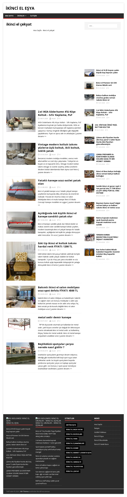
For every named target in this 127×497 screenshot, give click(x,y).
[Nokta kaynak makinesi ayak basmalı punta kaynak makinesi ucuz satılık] (89, 223)
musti (53, 118)
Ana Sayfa (37, 30)
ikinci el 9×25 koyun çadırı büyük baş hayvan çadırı (107, 71)
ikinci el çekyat (72, 471)
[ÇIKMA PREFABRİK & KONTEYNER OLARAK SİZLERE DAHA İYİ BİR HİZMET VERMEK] (89, 159)
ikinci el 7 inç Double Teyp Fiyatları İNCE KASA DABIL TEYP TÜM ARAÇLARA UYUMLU (48, 433)
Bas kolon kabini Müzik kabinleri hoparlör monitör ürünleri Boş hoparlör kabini (108, 253)
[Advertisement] (44, 72)
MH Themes (24, 491)
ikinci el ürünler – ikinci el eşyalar (48, 424)
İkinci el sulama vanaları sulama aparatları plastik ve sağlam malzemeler (48, 458)
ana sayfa (9, 16)
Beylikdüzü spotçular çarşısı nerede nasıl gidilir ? (56, 345)
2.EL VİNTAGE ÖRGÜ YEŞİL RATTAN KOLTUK (106, 126)
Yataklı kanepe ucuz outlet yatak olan (59, 182)
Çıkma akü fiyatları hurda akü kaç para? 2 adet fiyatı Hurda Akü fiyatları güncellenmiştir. (108, 140)
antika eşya (71, 425)
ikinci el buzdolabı (74, 434)
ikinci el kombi (72, 448)
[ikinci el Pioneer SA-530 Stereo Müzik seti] (89, 88)
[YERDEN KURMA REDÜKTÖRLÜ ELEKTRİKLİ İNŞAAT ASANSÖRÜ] (89, 240)
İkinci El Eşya (99, 436)
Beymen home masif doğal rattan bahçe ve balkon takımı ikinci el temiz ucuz (108, 205)
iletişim (33, 16)
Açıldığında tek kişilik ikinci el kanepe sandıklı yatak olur (57, 215)
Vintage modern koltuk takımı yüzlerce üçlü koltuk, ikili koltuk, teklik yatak (59, 148)
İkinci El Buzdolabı (101, 440)
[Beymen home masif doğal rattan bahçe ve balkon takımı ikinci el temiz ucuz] (89, 208)
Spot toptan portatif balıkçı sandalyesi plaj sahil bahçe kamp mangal (48, 449)
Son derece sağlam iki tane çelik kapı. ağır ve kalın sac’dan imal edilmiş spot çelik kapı (48, 474)
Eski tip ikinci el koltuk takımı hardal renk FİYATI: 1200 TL (57, 245)
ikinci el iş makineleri (75, 443)
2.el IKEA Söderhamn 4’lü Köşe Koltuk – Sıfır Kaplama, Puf (57, 113)
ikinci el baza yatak (74, 429)
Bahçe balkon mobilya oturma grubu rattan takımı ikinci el (106, 97)
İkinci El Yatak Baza (101, 444)
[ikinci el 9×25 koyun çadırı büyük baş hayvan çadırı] (89, 75)
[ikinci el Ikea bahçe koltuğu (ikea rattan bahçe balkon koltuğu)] (89, 176)
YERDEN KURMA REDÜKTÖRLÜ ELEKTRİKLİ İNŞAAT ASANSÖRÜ (107, 237)
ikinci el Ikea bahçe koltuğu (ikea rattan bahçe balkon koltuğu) (108, 173)
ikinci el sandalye (73, 462)
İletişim (96, 428)
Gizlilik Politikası (100, 432)
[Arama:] (102, 26)
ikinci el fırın (71, 439)
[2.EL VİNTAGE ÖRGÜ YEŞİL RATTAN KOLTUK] (88, 130)
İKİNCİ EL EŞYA (12, 423)
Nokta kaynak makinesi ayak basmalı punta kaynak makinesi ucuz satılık (107, 221)
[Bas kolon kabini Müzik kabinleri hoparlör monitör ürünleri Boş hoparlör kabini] (89, 254)
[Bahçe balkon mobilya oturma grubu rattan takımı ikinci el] (89, 99)
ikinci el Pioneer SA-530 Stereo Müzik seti (106, 84)
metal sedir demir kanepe (54, 317)
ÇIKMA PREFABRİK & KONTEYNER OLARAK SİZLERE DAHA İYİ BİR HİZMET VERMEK (105, 157)
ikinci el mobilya (73, 457)
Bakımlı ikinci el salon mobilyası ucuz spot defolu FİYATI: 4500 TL (59, 289)
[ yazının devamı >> (65, 235)
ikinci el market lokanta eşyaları (80, 453)
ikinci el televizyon (74, 466)
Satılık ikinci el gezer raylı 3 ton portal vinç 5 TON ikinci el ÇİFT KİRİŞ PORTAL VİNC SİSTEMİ (108, 189)
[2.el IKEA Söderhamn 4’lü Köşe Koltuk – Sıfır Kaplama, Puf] (89, 115)
